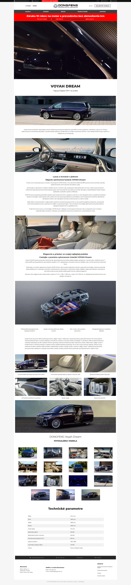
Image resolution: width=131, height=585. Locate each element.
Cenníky (46, 11)
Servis (63, 11)
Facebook (105, 1)
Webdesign (81, 581)
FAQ (98, 1)
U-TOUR (28, 6)
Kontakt (103, 11)
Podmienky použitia (102, 570)
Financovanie (82, 11)
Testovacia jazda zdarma (50, 1)
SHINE (35, 6)
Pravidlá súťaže (101, 576)
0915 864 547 (36, 1)
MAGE (49, 19)
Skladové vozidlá (102, 6)
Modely (28, 11)
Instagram (114, 1)
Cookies (99, 573)
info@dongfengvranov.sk (22, 1)
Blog (90, 6)
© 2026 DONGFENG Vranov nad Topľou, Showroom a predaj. (62, 581)
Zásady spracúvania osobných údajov (105, 567)
